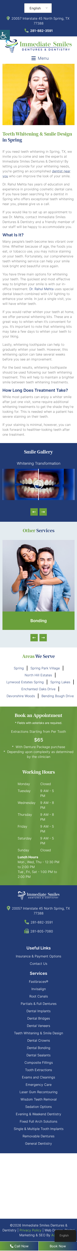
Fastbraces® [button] (38, 981)
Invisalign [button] (38, 989)
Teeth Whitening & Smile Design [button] (38, 1033)
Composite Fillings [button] (38, 1062)
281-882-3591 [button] (41, 31)
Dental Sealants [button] (38, 1055)
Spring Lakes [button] (60, 682)
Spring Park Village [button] (45, 668)
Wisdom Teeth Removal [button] (39, 1099)
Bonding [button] (38, 620)
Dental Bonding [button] (38, 1048)
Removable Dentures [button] (38, 1136)
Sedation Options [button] (38, 1107)
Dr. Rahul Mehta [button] (41, 289)
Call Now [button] (21, 1246)
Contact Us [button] (38, 964)
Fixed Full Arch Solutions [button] (38, 1121)
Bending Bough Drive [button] (57, 696)
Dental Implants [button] (38, 1011)
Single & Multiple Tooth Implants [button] (38, 1129)
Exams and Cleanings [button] (38, 1077)
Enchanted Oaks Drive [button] (38, 689)
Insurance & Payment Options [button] (38, 956)
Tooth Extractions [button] (38, 1070)
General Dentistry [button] (38, 1143)
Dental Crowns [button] (38, 1040)
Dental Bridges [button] (38, 1018)
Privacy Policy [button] (30, 1230)
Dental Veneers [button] (38, 1026)
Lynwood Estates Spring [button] (25, 682)
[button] (5, 35)
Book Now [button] (58, 1246)
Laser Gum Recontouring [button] (38, 1092)
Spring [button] (19, 668)
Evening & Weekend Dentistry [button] (38, 1114)
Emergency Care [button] (39, 1085)
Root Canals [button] (38, 996)
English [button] (35, 8)
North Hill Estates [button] (38, 675)
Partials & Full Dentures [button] (38, 1004)
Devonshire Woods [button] (21, 696)
